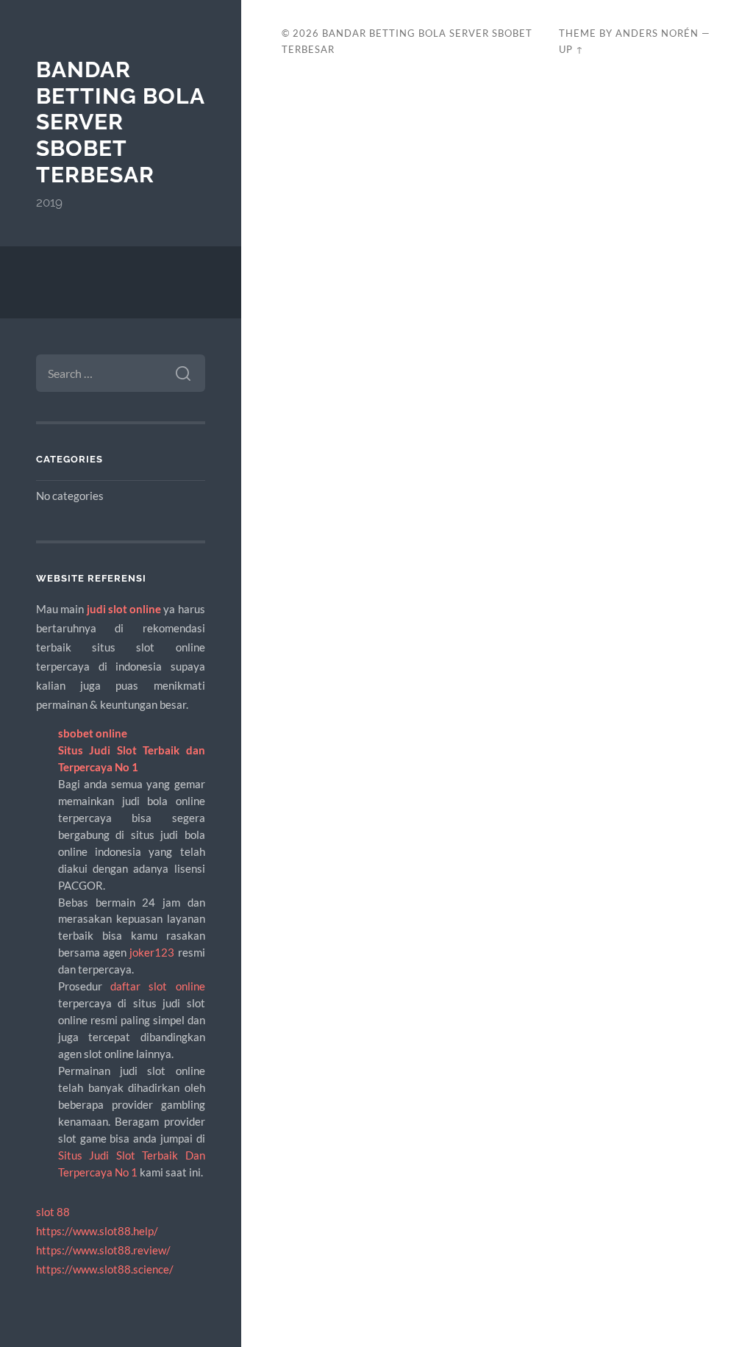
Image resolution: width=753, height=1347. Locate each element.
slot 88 (53, 1211)
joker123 (151, 952)
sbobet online (92, 733)
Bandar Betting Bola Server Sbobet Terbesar (120, 122)
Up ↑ (571, 49)
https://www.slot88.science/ (105, 1269)
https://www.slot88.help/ (97, 1230)
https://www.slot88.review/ (103, 1250)
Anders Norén (657, 33)
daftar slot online (157, 986)
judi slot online (124, 608)
